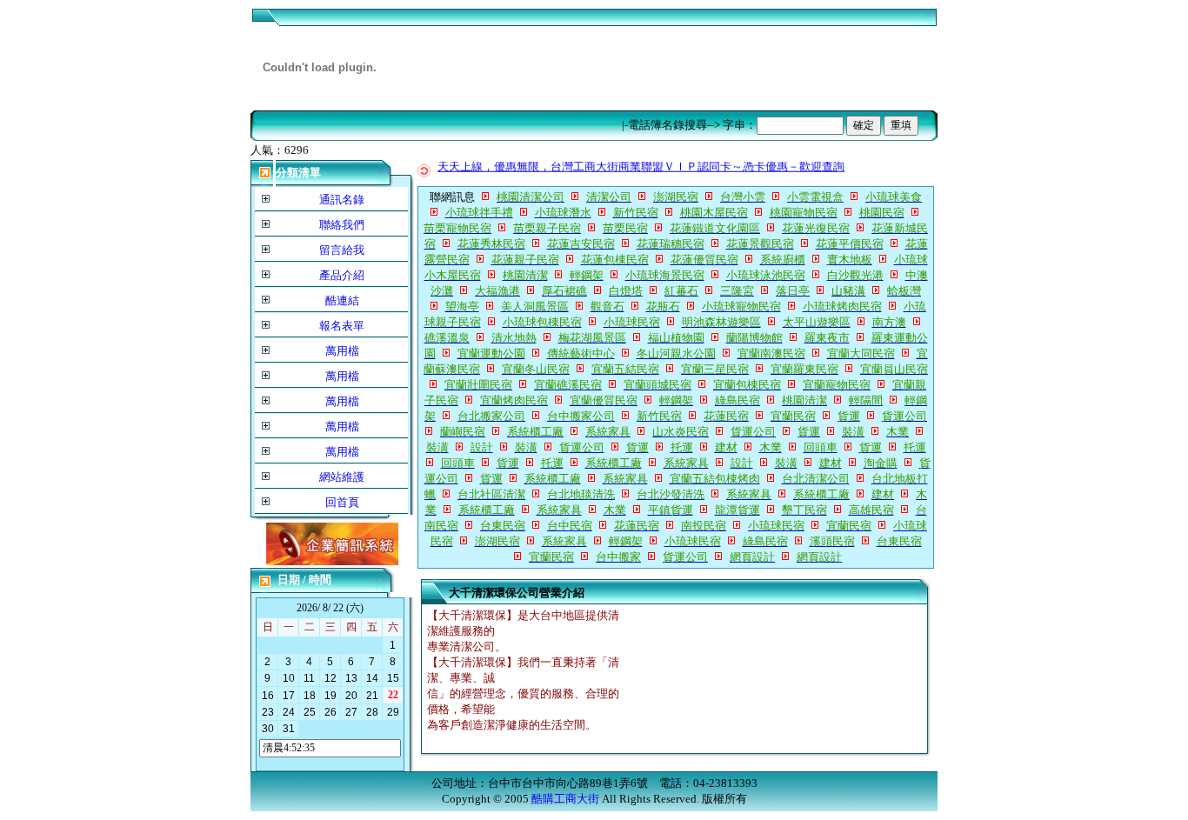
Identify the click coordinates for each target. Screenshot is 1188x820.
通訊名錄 (341, 199)
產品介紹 (341, 275)
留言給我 (341, 250)
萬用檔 (342, 350)
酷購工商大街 (565, 798)
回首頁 (342, 502)
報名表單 (341, 325)
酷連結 (342, 300)
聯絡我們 (341, 224)
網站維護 (341, 476)
